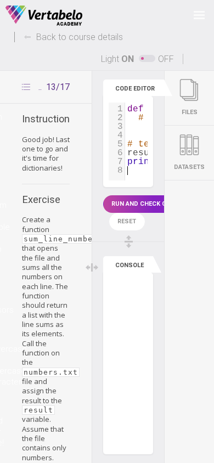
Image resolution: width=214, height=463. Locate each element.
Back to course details (79, 37)
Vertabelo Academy (43, 15)
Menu (199, 15)
